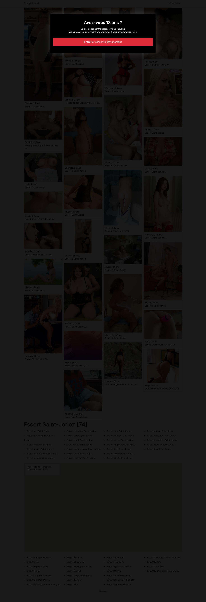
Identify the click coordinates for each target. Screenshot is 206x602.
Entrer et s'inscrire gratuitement (103, 41)
